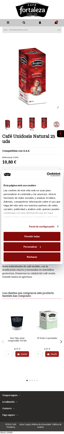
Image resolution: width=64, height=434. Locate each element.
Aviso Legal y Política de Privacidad (35, 424)
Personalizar (30, 246)
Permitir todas (32, 236)
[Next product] (59, 30)
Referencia (7, 157)
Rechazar (32, 257)
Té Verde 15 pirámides (47, 338)
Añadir (24, 354)
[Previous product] (58, 30)
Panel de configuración (41, 226)
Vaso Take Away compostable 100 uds (17, 339)
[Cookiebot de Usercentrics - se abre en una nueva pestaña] (46, 174)
